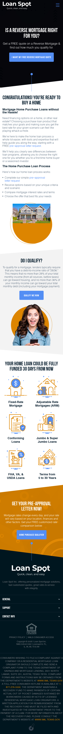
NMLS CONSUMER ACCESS (41, 637)
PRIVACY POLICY (17, 637)
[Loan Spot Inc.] (17, 5)
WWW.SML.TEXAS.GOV (49, 681)
